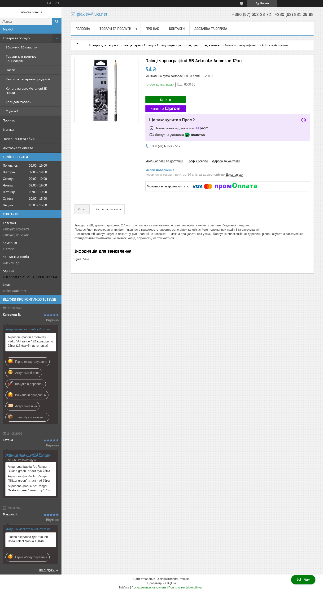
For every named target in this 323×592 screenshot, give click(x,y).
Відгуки (8, 129)
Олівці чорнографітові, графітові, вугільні (188, 45)
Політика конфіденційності (186, 587)
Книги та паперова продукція (28, 79)
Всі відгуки (47, 570)
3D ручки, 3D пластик (21, 47)
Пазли (10, 70)
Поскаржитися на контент (148, 587)
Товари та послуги (17, 38)
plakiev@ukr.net (14, 291)
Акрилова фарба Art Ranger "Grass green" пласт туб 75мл (29, 469)
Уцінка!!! (12, 111)
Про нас (9, 120)
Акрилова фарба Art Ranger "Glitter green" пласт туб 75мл (29, 478)
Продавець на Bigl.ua (161, 583)
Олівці (148, 45)
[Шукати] (56, 21)
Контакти (177, 28)
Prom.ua (184, 579)
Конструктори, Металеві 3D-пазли (27, 90)
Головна (83, 28)
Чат (307, 580)
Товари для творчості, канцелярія (22, 58)
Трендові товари (18, 102)
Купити (165, 99)
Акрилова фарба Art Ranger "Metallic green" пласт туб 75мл (30, 488)
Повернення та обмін (19, 139)
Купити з (157, 108)
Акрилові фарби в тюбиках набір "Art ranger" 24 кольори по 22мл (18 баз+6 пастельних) (30, 341)
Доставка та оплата (18, 148)
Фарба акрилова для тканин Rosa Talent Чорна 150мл (28, 539)
